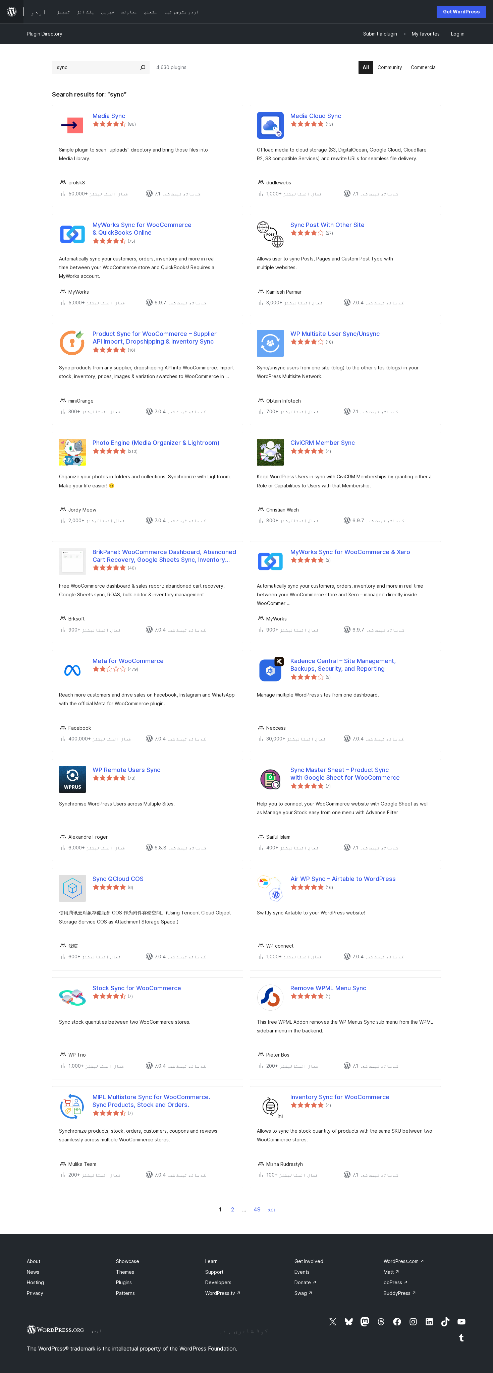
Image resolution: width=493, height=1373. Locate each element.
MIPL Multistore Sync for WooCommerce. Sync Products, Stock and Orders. (151, 1100)
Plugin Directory (44, 34)
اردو (96, 1330)
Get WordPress (461, 11)
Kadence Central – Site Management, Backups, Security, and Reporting (343, 664)
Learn (211, 1261)
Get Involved (308, 1261)
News (33, 1272)
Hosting (35, 1282)
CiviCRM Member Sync (322, 442)
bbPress (396, 1282)
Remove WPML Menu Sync (328, 988)
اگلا (272, 1209)
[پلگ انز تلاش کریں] (143, 67)
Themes (125, 1272)
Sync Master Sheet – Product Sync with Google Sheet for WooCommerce (345, 773)
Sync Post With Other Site (327, 224)
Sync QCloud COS (118, 878)
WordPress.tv (223, 1293)
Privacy (35, 1293)
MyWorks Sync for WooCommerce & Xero (350, 551)
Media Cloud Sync (315, 115)
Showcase (127, 1261)
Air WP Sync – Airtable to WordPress (343, 878)
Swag (303, 1293)
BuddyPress (400, 1293)
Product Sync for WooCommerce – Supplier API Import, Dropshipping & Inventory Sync (155, 337)
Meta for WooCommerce (128, 660)
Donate (305, 1282)
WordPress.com (404, 1261)
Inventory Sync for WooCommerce (339, 1096)
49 (257, 1209)
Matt (391, 1272)
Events (302, 1272)
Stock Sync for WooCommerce (137, 988)
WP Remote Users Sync (126, 769)
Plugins (124, 1282)
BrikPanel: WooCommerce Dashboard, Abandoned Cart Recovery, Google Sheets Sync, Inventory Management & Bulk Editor (164, 556)
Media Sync (109, 115)
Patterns (125, 1293)
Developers (218, 1282)
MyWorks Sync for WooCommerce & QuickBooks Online (142, 228)
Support (214, 1272)
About (33, 1261)
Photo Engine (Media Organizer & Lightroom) (156, 442)
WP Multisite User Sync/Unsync (335, 333)
